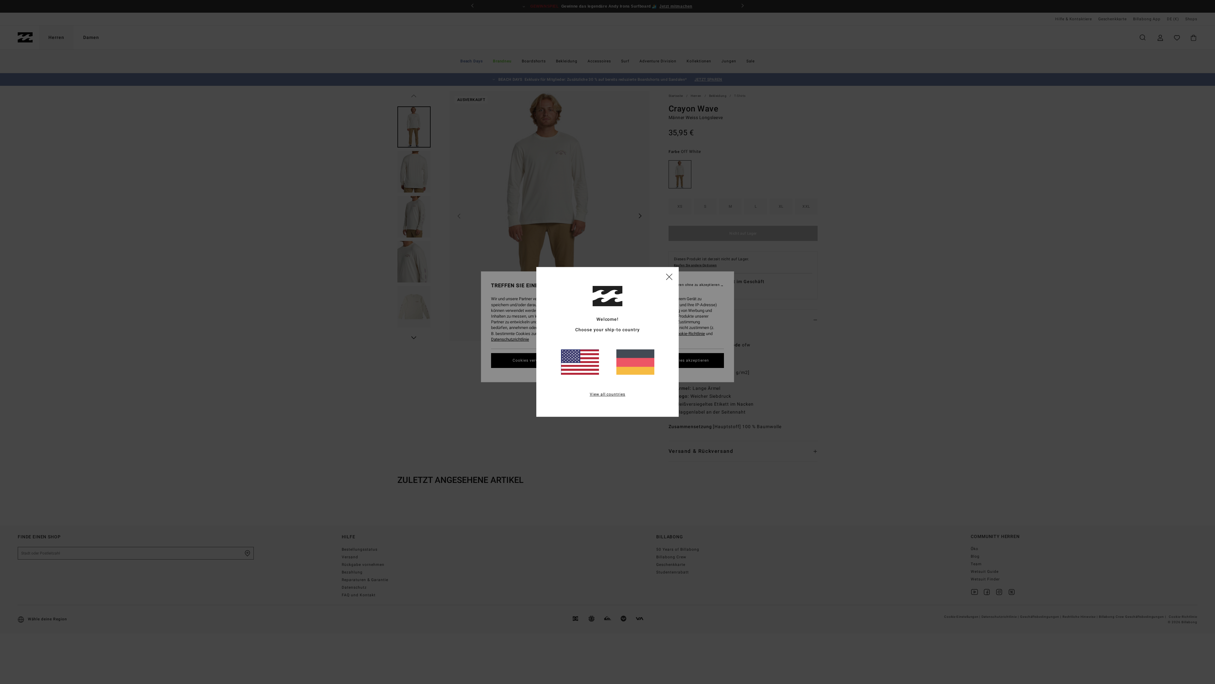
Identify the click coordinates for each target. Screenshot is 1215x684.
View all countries (608, 394)
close (669, 276)
